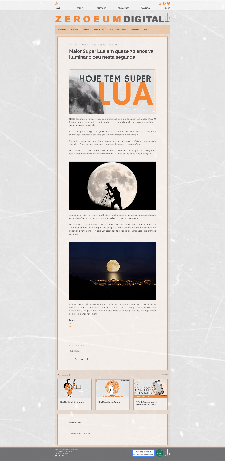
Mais (145, 29)
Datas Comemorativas (117, 29)
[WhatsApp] (160, 3)
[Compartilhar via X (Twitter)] (76, 359)
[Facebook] (164, 3)
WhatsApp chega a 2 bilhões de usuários (146, 403)
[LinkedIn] (56, 455)
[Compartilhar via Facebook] (70, 359)
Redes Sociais (99, 29)
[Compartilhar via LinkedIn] (82, 359)
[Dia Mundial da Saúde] (112, 388)
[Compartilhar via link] (87, 359)
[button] (164, 29)
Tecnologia (135, 29)
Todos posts (62, 29)
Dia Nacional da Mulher (72, 402)
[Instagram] (168, 3)
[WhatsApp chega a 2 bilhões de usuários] (150, 388)
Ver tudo (164, 375)
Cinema (86, 29)
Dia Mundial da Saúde (109, 402)
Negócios (75, 29)
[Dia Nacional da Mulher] (74, 388)
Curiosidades (75, 351)
